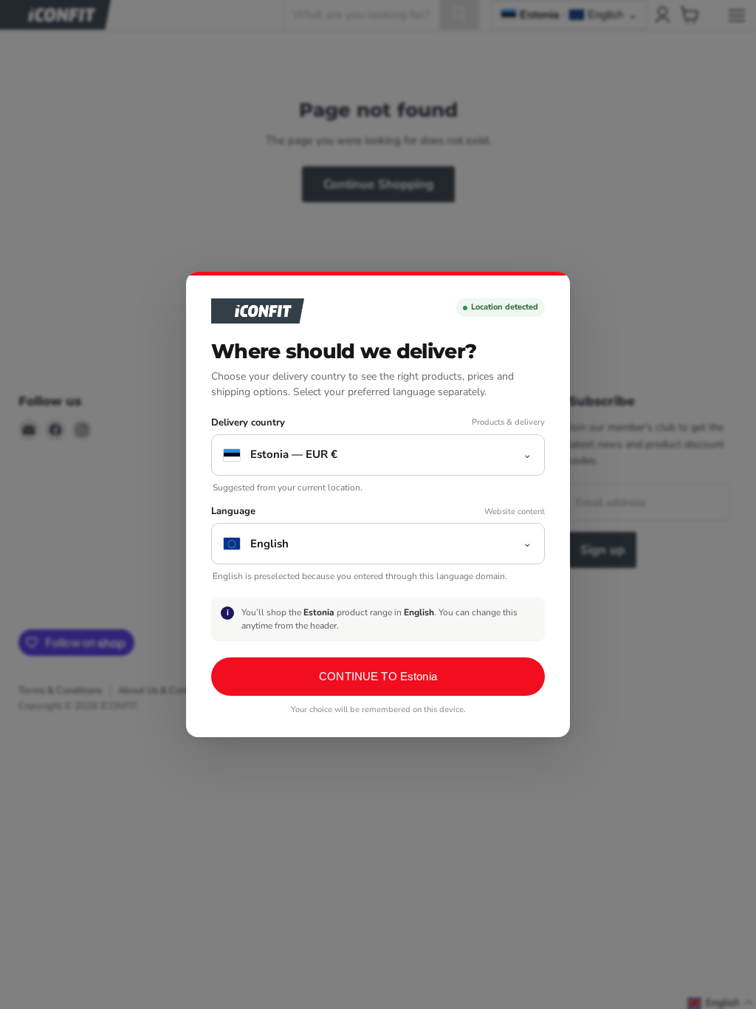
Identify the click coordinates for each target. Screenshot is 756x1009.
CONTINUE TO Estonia (378, 676)
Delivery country (248, 422)
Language (233, 511)
